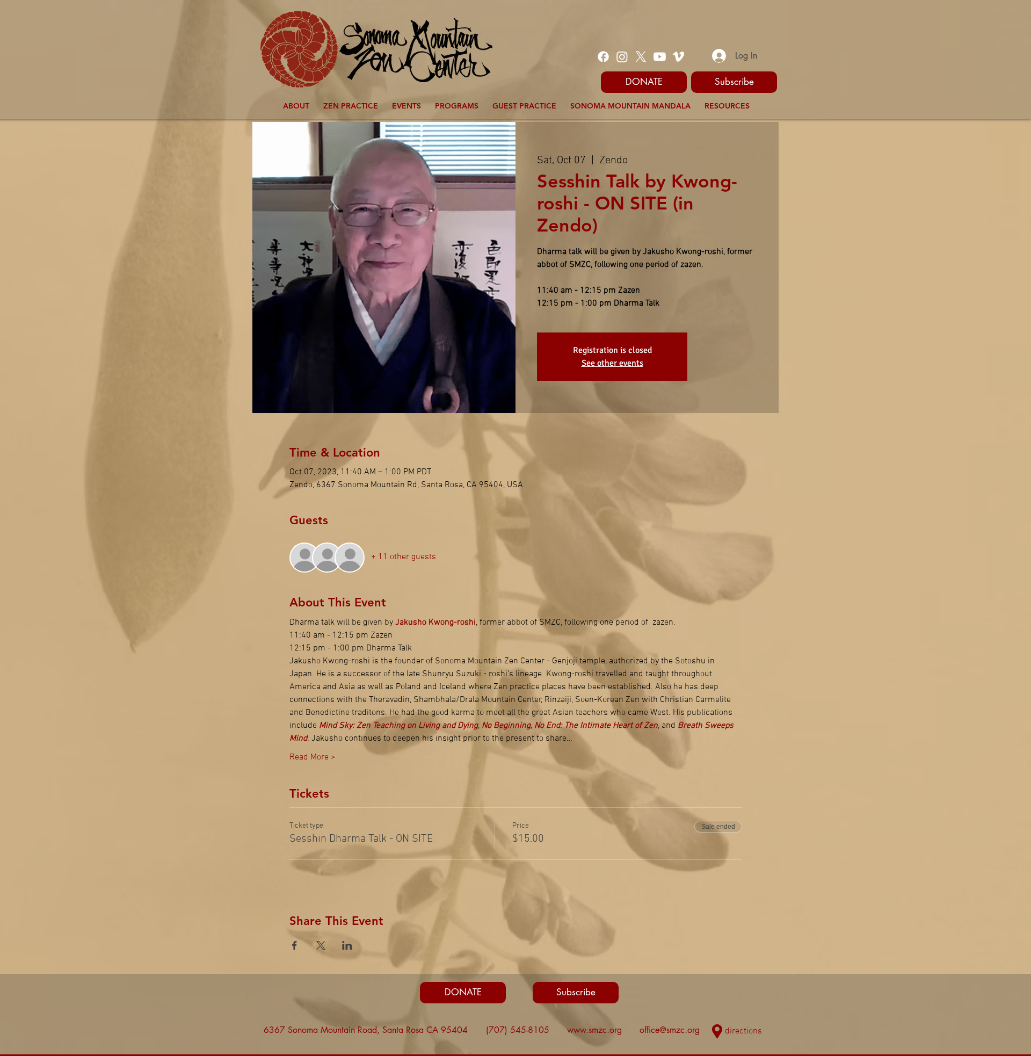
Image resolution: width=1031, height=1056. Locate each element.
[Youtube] (659, 56)
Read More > (312, 757)
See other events (612, 363)
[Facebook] (603, 56)
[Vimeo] (678, 56)
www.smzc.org (594, 1030)
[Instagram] (622, 56)
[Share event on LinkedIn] (347, 945)
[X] (641, 56)
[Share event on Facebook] (294, 945)
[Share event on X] (321, 945)
